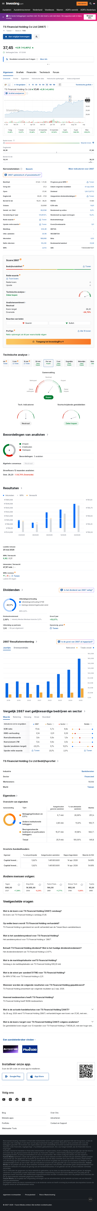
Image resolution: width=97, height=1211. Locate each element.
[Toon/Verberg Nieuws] (59, 84)
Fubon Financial (53, 884)
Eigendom (25, 79)
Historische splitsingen (55, 79)
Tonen (37, 750)
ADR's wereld (72, 10)
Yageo (7, 884)
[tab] (15, 363)
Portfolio (5, 1123)
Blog (4, 1113)
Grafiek (20, 72)
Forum (56, 72)
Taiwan (90, 787)
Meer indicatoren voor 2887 (81, 169)
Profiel (15, 79)
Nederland (37, 10)
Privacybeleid (30, 1195)
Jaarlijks (7, 648)
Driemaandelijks (21, 648)
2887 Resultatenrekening (18, 641)
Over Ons (54, 1113)
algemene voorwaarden (12, 1195)
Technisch (44, 72)
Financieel (89, 776)
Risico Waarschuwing (47, 1195)
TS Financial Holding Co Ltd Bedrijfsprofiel (29, 761)
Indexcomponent (73, 79)
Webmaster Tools (9, 1128)
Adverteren (55, 1118)
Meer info (43, 59)
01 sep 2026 (89, 187)
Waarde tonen (86, 143)
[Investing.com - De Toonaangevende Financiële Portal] (14, 3)
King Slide (30, 884)
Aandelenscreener (22, 10)
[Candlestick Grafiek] (5, 84)
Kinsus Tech (72, 884)
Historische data (38, 79)
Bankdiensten (88, 771)
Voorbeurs (49, 10)
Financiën (31, 72)
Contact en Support (59, 1123)
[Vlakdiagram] (9, 84)
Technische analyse (15, 354)
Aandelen (7, 10)
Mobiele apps (8, 1118)
